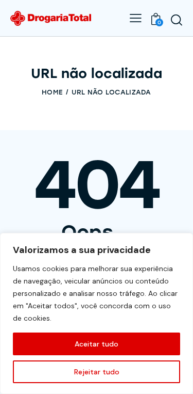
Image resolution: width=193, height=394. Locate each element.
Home (52, 92)
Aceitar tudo (96, 344)
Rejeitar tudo (96, 371)
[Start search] (176, 19)
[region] (96, 313)
